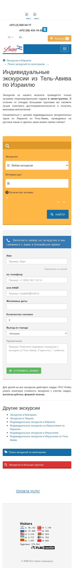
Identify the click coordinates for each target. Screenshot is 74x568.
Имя (8, 255)
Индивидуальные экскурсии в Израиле (32, 422)
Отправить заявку (26, 370)
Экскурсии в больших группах (26, 464)
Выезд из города (17, 327)
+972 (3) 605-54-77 (20, 25)
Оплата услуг (28, 490)
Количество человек (19, 314)
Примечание (14, 341)
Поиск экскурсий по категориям (26, 64)
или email (12, 287)
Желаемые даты (16, 301)
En (20, 37)
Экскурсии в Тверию (22, 418)
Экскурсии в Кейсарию (23, 414)
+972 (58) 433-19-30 (31, 30)
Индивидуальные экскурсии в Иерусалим (34, 432)
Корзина (61, 38)
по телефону (14, 274)
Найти (60, 214)
